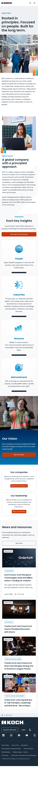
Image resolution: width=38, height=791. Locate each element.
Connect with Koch (9, 730)
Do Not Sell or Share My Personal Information (23, 755)
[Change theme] (30, 730)
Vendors (25, 752)
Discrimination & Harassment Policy (11, 748)
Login (23, 730)
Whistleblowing (6, 752)
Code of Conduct (28, 748)
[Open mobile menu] (34, 3)
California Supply (17, 752)
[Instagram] (11, 735)
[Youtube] (27, 735)
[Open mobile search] (30, 3)
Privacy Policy (5, 745)
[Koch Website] (15, 3)
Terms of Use (15, 745)
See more (19, 543)
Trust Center (5, 755)
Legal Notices (24, 745)
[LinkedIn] (3, 735)
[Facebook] (19, 735)
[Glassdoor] (34, 735)
